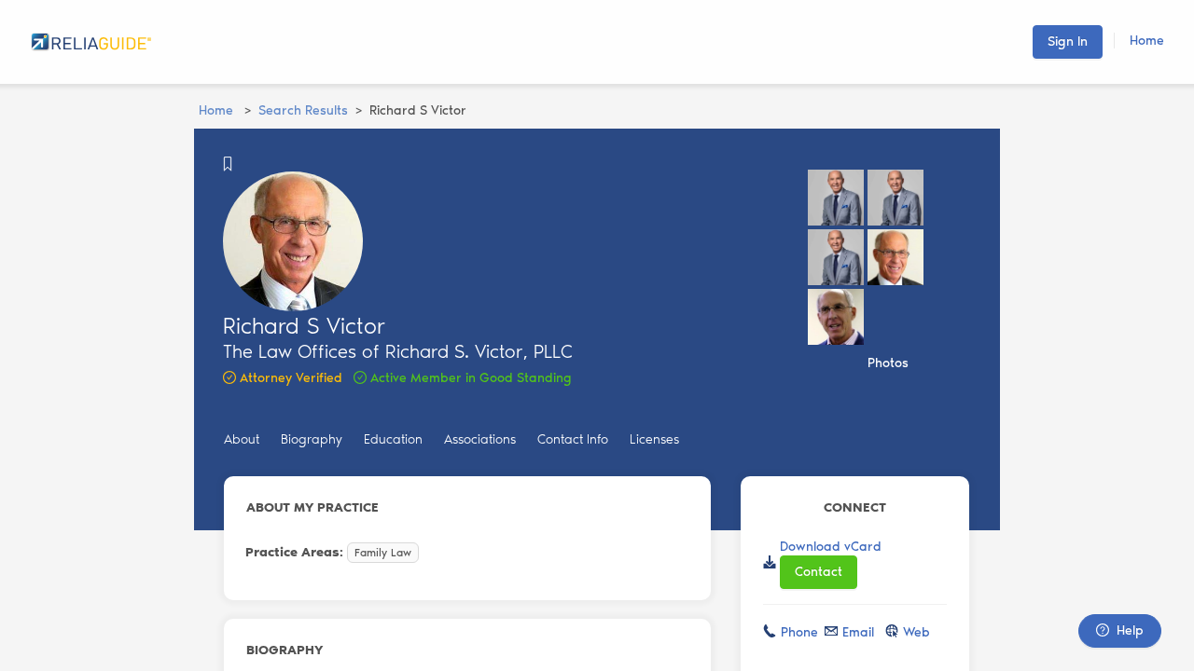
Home (1147, 40)
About (241, 439)
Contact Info (572, 439)
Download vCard (831, 547)
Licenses (654, 439)
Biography (311, 439)
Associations (480, 439)
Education (393, 439)
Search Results (303, 110)
